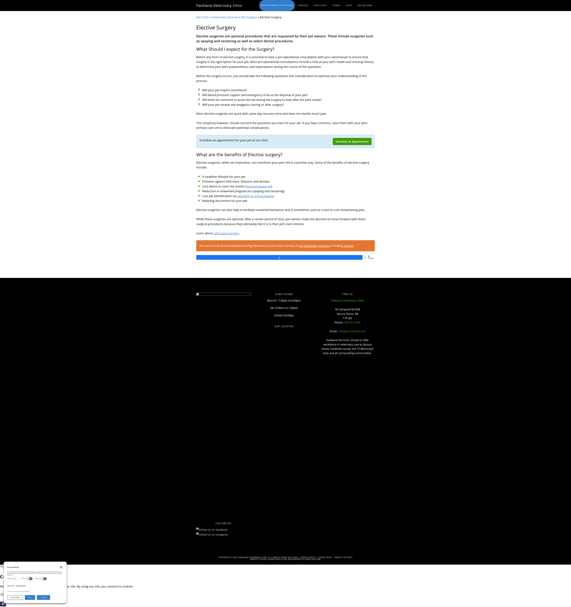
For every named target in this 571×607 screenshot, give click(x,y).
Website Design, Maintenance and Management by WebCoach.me (285, 559)
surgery (348, 246)
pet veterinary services (314, 246)
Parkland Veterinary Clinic (219, 5)
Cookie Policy (325, 557)
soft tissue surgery (226, 233)
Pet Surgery (249, 17)
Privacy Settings (343, 557)
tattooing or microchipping (255, 196)
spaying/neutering (258, 186)
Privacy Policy (308, 557)
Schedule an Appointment (352, 141)
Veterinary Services (225, 17)
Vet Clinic (202, 17)
